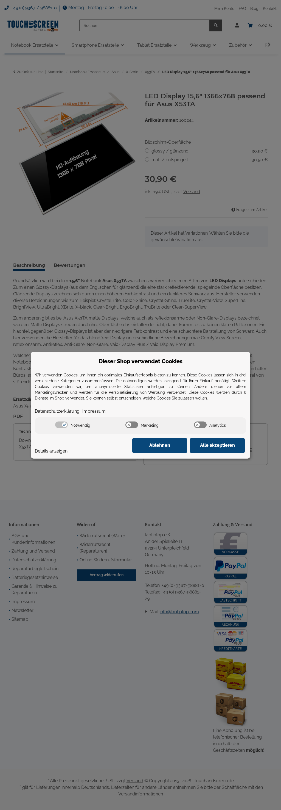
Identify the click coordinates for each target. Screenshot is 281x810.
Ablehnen (159, 445)
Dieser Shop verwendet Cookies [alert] (140, 361)
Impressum (94, 411)
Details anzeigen (51, 451)
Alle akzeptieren (217, 445)
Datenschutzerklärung (57, 411)
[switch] (61, 424)
